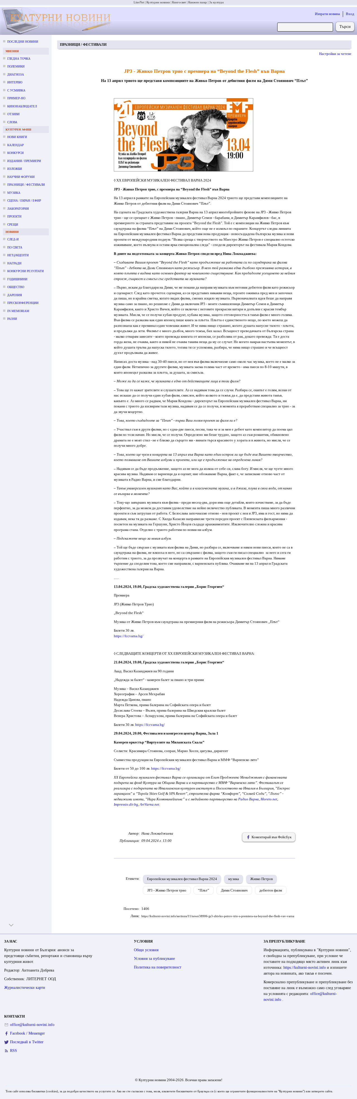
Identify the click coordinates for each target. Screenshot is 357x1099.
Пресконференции (22, 303)
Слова (12, 122)
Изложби (14, 168)
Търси (345, 26)
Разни (12, 318)
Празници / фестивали (26, 184)
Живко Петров (261, 879)
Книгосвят (179, 2)
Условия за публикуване (154, 959)
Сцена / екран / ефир (24, 200)
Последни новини (22, 41)
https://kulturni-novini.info (305, 967)
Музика (13, 192)
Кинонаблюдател (22, 106)
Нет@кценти (18, 255)
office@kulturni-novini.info (32, 1025)
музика (233, 879)
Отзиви (13, 114)
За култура (216, 2)
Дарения (14, 295)
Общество (15, 287)
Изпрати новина (327, 14)
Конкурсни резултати (25, 271)
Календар (15, 145)
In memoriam (18, 311)
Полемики (16, 66)
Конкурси (15, 152)
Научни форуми (21, 176)
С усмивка (16, 90)
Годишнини (17, 279)
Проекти (14, 216)
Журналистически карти (24, 988)
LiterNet (139, 2)
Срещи (12, 224)
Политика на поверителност (157, 967)
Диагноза (15, 74)
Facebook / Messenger (27, 1033)
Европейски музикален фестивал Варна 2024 (182, 879)
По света (14, 247)
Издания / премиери (24, 161)
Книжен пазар (197, 2)
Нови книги (17, 137)
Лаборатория (18, 208)
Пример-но (16, 98)
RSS (13, 1051)
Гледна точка (18, 58)
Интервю (14, 82)
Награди (14, 263)
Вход (350, 14)
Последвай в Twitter (27, 1042)
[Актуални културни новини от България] (58, 21)
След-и (13, 239)
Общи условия (146, 950)
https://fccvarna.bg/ (128, 636)
